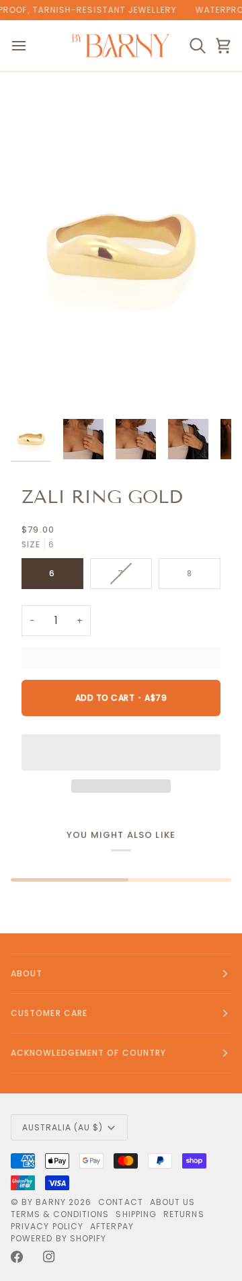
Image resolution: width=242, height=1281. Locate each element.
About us (173, 1202)
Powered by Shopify (58, 1238)
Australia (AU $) (62, 1127)
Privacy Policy (47, 1226)
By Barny (44, 1202)
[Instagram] (49, 1257)
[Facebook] (17, 1257)
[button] (121, 752)
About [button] (26, 973)
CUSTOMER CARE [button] (49, 1013)
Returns (183, 1214)
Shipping (136, 1214)
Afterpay (112, 1226)
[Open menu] (31, 45)
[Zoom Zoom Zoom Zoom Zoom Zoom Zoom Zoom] (121, 246)
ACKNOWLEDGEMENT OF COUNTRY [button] (88, 1052)
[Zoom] (36, 387)
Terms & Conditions (60, 1214)
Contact (120, 1202)
